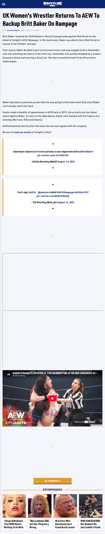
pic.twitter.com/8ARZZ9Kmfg (53, 196)
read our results (23, 132)
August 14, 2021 (66, 161)
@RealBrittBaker (82, 151)
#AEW (32, 192)
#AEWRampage (65, 192)
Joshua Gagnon (13, 30)
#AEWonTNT (82, 192)
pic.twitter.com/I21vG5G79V (53, 155)
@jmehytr (31, 151)
